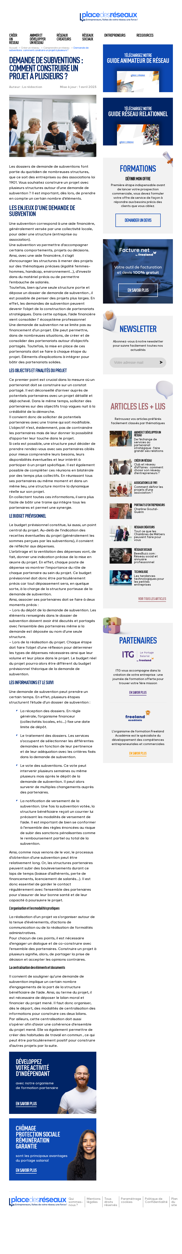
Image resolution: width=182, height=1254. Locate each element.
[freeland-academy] (138, 719)
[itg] (138, 659)
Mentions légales (94, 1200)
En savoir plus (26, 1104)
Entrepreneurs (114, 35)
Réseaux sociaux (87, 37)
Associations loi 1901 (145, 482)
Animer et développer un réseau (38, 39)
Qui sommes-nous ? (76, 1202)
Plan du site (174, 1202)
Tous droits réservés (110, 1202)
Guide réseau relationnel (138, 112)
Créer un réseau (30, 47)
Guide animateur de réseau (138, 58)
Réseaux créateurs (64, 37)
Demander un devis (138, 220)
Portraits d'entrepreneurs (149, 505)
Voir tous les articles (152, 599)
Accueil (13, 47)
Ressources (144, 35)
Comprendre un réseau (56, 47)
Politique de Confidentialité (156, 1200)
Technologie (141, 571)
